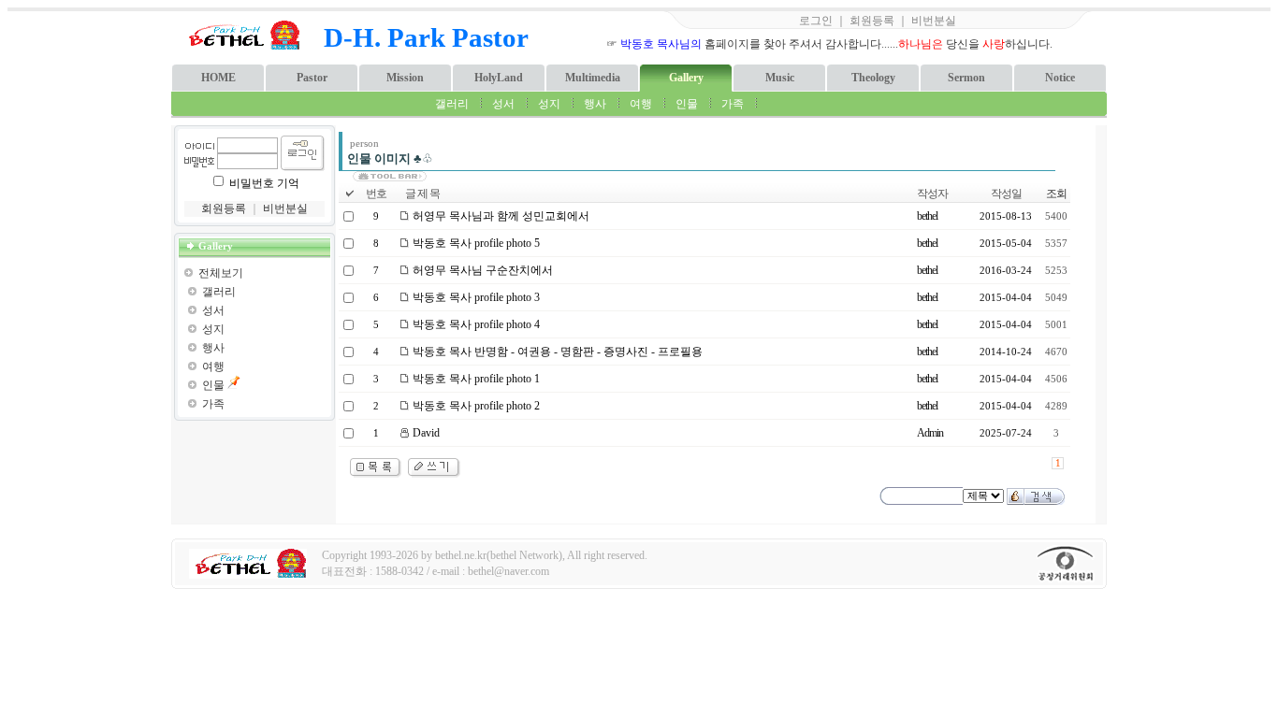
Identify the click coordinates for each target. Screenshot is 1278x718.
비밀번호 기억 (264, 183)
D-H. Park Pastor (426, 37)
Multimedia (592, 77)
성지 (549, 103)
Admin (930, 432)
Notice (1060, 77)
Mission (405, 77)
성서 (503, 103)
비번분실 (933, 20)
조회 (1056, 193)
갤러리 (452, 103)
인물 (686, 103)
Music (779, 77)
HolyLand (498, 77)
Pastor (312, 77)
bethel (927, 216)
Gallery (686, 77)
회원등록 (872, 20)
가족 (732, 103)
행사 (595, 103)
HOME (218, 77)
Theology (873, 77)
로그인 (816, 20)
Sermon (966, 77)
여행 (641, 103)
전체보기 (220, 273)
